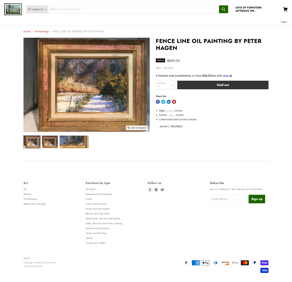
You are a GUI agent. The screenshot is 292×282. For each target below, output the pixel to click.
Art (25, 189)
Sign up (256, 199)
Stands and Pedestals (97, 228)
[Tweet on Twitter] (163, 102)
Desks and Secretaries (98, 208)
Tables (89, 238)
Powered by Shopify (33, 266)
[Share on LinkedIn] (169, 102)
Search (26, 258)
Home (27, 31)
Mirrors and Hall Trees (98, 213)
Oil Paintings (41, 31)
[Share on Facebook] (158, 102)
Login (284, 22)
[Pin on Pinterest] (174, 102)
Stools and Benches (96, 233)
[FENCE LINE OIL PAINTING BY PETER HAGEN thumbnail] (32, 142)
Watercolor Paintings (34, 203)
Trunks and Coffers (96, 243)
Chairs (89, 199)
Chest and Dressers (96, 203)
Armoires (91, 189)
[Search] (223, 9)
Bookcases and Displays (99, 194)
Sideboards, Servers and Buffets (103, 218)
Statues (27, 194)
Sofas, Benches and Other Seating (104, 223)
